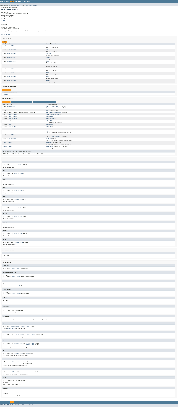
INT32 (47, 72)
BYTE (47, 49)
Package (8, 1)
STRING (48, 80)
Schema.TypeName (57, 112)
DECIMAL (48, 57)
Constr (14, 5)
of (46, 134)
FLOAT (47, 65)
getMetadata (49, 120)
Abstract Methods (38, 102)
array (47, 106)
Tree (16, 1)
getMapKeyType (49, 116)
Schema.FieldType (11, 45)
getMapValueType (50, 118)
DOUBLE (48, 61)
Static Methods (16, 102)
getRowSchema (49, 124)
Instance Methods (27, 102)
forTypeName (49, 112)
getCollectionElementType (53, 114)
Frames (17, 3)
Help (28, 1)
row (47, 138)
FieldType (5, 94)
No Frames (21, 3)
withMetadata (49, 142)
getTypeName (49, 126)
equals (48, 110)
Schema (3, 20)
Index (25, 1)
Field (10, 5)
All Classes (30, 3)
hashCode (48, 128)
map (47, 131)
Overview (2, 1)
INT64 (47, 76)
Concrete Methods (50, 102)
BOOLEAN (48, 45)
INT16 (47, 68)
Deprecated (20, 1)
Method (18, 5)
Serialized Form (5, 34)
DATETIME (48, 53)
